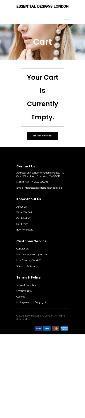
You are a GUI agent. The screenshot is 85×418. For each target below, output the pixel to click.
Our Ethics (22, 224)
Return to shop (42, 135)
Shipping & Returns (27, 266)
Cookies (20, 296)
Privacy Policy (24, 290)
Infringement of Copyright (31, 302)
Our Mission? (23, 218)
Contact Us (22, 248)
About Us (21, 206)
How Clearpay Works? (28, 260)
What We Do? (24, 212)
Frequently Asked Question (31, 254)
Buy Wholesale (24, 229)
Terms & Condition (26, 285)
